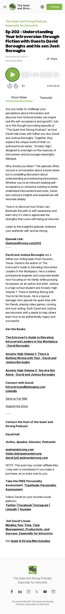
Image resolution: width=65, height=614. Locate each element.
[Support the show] (42, 7)
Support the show (17, 406)
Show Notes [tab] (19, 97)
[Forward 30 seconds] (16, 86)
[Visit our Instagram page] (28, 591)
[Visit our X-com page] (36, 591)
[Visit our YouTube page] (45, 591)
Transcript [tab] (46, 97)
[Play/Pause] (12, 74)
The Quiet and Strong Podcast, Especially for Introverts (24, 7)
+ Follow (54, 6)
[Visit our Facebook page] (12, 591)
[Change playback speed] (23, 86)
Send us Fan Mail (16, 398)
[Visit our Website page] (53, 591)
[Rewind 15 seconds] (9, 86)
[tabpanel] (32, 326)
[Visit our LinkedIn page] (20, 591)
